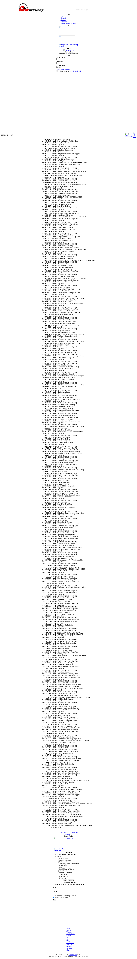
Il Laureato (62, 878)
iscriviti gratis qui (75, 71)
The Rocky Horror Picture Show (69, 863)
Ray (60, 867)
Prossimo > (76, 832)
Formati (68, 930)
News (68, 939)
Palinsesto (69, 948)
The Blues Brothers (65, 871)
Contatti (63, 18)
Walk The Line (64, 876)
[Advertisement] (68, 102)
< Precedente (61, 832)
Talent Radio (70, 934)
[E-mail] (134, 134)
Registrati (64, 21)
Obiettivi (69, 946)
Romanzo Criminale (65, 873)
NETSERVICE (73, 955)
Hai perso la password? (63, 69)
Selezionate (70, 943)
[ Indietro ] (68, 834)
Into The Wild (63, 865)
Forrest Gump (63, 858)
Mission (63, 20)
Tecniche (69, 932)
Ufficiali (69, 944)
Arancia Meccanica (65, 860)
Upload (68, 941)
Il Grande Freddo (64, 862)
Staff (62, 16)
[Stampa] (130, 134)
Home (68, 928)
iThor (68, 950)
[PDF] (126, 134)
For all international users (69, 23)
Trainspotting (63, 874)
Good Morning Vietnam (66, 869)
